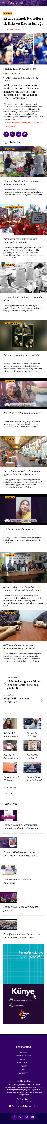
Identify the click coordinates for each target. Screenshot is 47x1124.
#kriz (19, 123)
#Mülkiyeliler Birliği (28, 123)
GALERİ (23, 1066)
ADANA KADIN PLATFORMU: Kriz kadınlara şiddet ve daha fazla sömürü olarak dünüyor (22, 588)
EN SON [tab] (8, 713)
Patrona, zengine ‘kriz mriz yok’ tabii (21, 355)
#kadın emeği (12, 123)
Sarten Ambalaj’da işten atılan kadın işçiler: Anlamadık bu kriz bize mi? (21, 472)
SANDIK (23, 1059)
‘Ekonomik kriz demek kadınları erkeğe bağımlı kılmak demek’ (22, 182)
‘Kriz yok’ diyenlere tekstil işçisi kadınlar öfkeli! (23, 298)
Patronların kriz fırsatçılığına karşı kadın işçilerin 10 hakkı (20, 240)
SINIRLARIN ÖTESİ (23, 1056)
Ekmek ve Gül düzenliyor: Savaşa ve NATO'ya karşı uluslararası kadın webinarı (21, 856)
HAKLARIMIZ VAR (23, 1062)
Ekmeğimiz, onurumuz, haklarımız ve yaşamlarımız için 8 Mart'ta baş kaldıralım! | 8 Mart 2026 (21, 938)
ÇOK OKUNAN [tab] (11, 787)
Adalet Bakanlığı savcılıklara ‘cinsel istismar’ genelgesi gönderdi (24, 685)
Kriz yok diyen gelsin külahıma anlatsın (22, 412)
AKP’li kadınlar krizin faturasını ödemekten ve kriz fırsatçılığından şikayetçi (20, 646)
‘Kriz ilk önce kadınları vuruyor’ (18, 529)
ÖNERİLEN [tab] (9, 793)
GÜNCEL (23, 1052)
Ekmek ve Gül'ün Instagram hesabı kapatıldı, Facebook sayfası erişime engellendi (20, 828)
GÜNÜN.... (23, 1069)
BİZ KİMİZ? (23, 1073)
